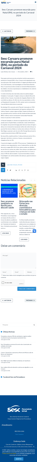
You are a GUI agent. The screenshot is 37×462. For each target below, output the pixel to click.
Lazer (2, 71)
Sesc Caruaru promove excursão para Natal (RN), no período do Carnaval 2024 (17, 63)
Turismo (20, 164)
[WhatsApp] (13, 170)
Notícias (6, 71)
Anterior (7, 31)
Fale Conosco (19, 434)
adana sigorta (14, 311)
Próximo (29, 31)
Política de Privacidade (9, 453)
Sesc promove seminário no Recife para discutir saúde (7, 204)
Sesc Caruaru (12, 71)
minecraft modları (5, 311)
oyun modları (21, 311)
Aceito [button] (18, 459)
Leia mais (5, 233)
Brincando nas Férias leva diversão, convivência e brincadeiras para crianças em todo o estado (27, 207)
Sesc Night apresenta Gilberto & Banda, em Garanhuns (15, 360)
